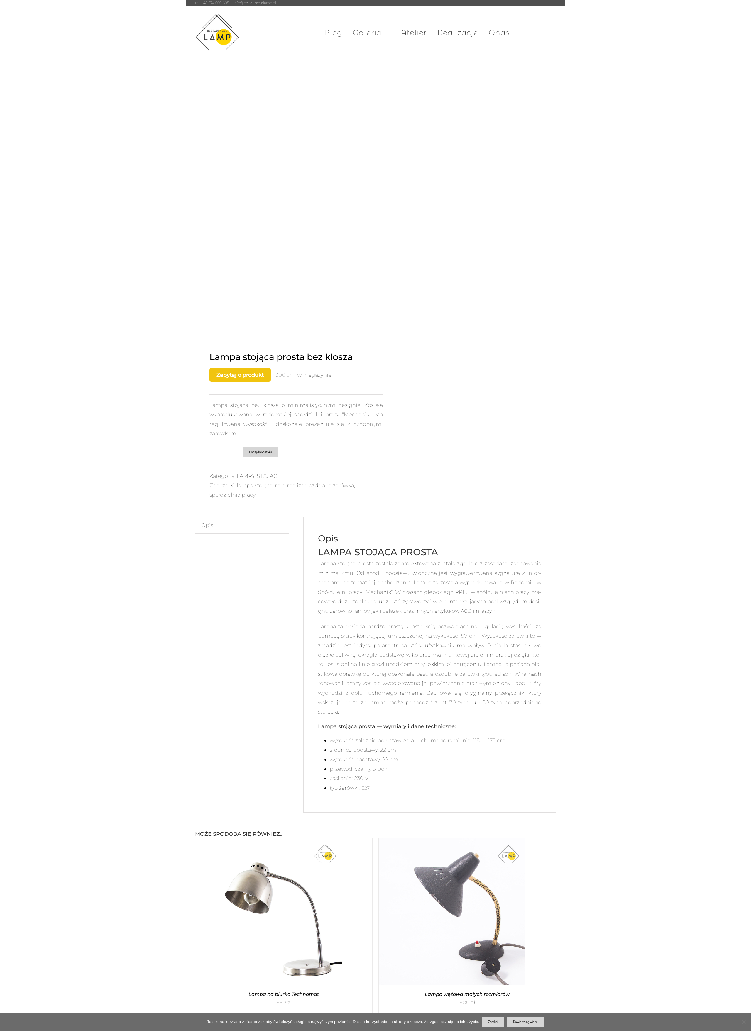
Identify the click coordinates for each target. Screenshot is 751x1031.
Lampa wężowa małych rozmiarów (467, 994)
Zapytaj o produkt (240, 375)
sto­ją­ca (347, 563)
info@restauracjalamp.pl (255, 3)
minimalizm (291, 485)
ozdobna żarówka (331, 485)
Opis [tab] (207, 525)
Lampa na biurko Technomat (283, 994)
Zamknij (493, 1022)
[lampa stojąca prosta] (281, 208)
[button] (542, 32)
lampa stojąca (255, 485)
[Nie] (744, 1022)
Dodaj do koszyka (260, 452)
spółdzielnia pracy (232, 495)
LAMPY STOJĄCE (259, 476)
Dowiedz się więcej (525, 1022)
